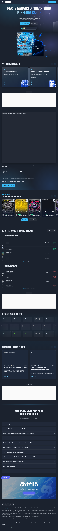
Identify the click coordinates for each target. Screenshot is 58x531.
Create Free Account (25, 23)
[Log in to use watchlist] (13, 201)
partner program (41, 507)
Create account (52, 1)
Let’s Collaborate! (44, 522)
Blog (25, 365)
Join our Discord (30, 493)
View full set (24, 219)
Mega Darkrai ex (5, 211)
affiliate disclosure (7, 508)
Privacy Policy (15, 522)
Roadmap (3, 524)
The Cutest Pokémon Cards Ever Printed (15, 368)
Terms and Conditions (30, 522)
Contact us (37, 522)
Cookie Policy (21, 522)
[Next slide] (55, 64)
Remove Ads (30, 91)
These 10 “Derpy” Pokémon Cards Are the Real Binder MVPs (40, 368)
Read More (6, 376)
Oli (40, 365)
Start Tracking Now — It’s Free (8, 185)
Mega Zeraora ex (46, 211)
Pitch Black (4, 212)
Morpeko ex (31, 211)
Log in (24, 261)
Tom (13, 365)
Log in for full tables (51, 230)
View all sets (52, 313)
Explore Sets (33, 23)
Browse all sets (33, 219)
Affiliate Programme (52, 522)
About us (3, 522)
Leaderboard (9, 522)
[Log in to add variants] (13, 200)
